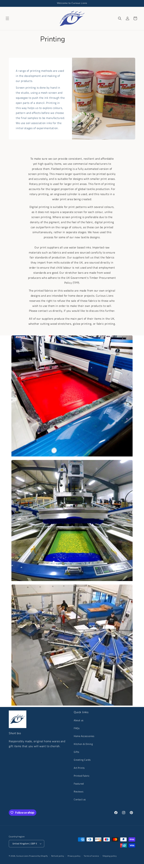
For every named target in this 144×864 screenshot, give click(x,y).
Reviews (78, 791)
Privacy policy (74, 856)
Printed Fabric (81, 776)
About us (79, 720)
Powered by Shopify (38, 856)
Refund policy (57, 856)
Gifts (76, 752)
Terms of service (91, 856)
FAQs (77, 728)
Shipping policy (110, 856)
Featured (79, 783)
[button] (7, 18)
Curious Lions (22, 856)
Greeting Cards (82, 760)
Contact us (80, 799)
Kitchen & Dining (83, 744)
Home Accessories (84, 736)
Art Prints (79, 768)
